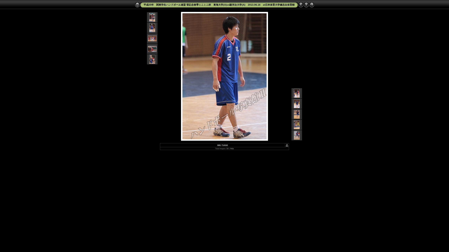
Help (232, 148)
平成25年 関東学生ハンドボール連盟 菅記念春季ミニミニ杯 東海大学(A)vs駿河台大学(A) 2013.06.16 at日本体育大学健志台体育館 (219, 4)
